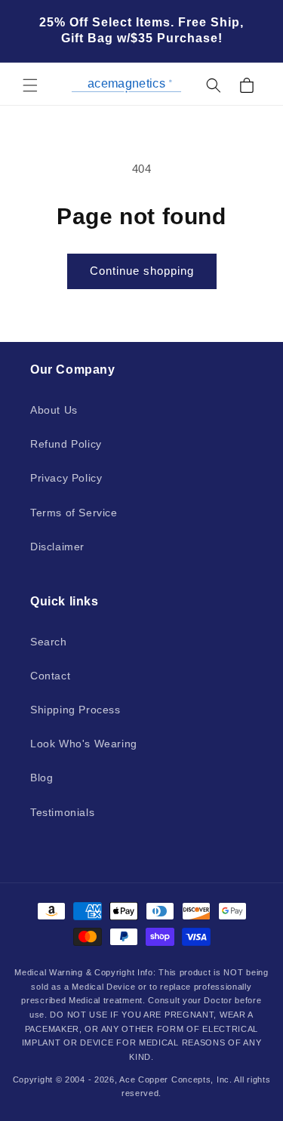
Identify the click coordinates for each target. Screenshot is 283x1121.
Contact (50, 676)
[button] (30, 85)
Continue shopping (142, 270)
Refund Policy (66, 444)
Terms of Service (74, 513)
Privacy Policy (66, 478)
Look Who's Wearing (83, 744)
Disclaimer (57, 546)
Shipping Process (75, 710)
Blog (41, 777)
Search (48, 642)
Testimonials (62, 812)
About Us (54, 410)
